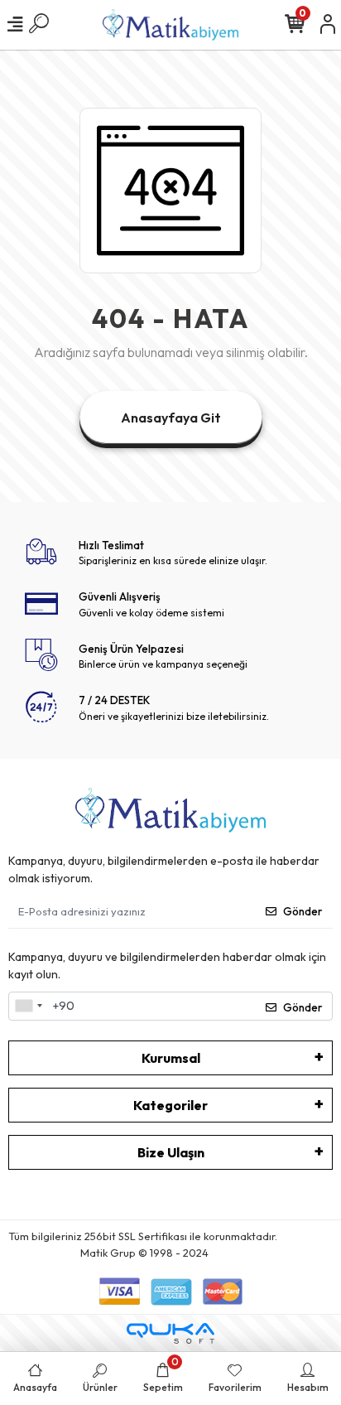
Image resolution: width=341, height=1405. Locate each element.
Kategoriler (170, 1105)
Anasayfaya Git (171, 417)
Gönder (302, 911)
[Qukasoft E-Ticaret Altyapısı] (170, 1333)
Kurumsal (171, 1058)
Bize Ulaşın (170, 1152)
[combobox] (28, 1006)
